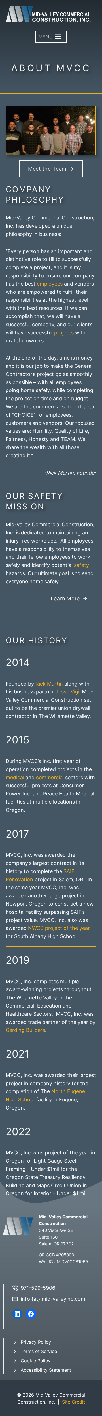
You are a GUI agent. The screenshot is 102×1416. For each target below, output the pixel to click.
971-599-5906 (38, 1288)
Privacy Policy (36, 1342)
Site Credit (73, 1402)
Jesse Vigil (68, 692)
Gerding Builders (25, 1030)
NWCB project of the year (59, 928)
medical (15, 777)
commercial (50, 777)
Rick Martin (49, 684)
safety (81, 565)
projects (64, 333)
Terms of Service (39, 1351)
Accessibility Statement (46, 1370)
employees (50, 284)
